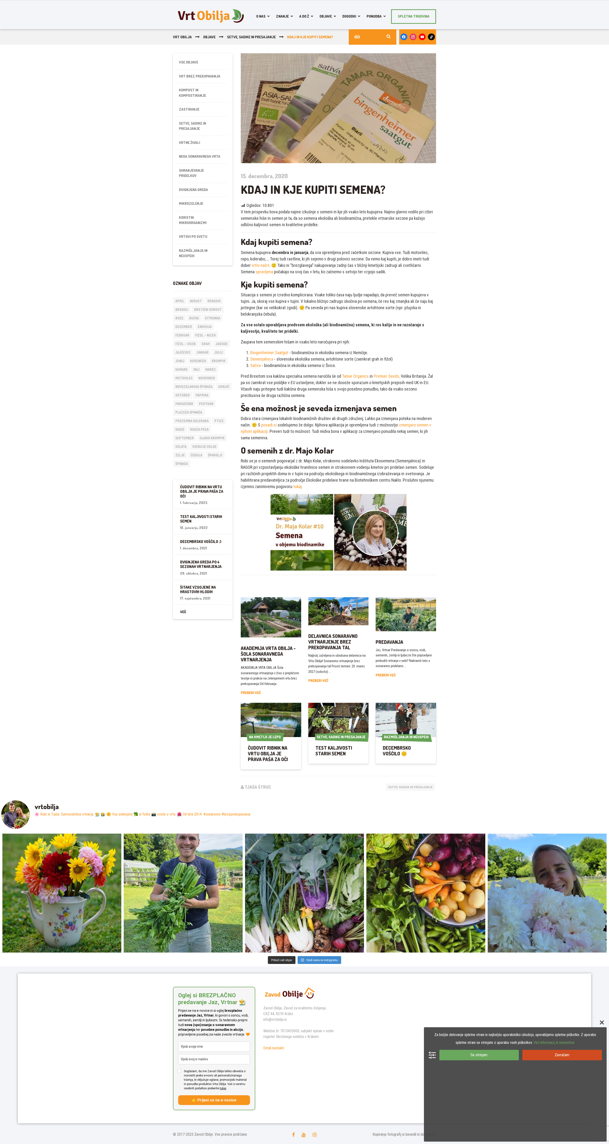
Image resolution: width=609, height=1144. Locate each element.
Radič (179, 429)
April (179, 301)
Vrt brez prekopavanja (199, 76)
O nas (260, 16)
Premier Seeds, (387, 376)
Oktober (182, 395)
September (184, 438)
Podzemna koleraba (192, 421)
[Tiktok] (431, 37)
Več (183, 612)
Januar (202, 352)
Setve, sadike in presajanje (410, 787)
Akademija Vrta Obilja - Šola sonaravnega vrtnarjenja (268, 654)
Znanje (282, 16)
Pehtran (206, 404)
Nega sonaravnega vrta (199, 156)
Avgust (196, 301)
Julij (218, 352)
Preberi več (251, 692)
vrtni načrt (260, 265)
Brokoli (181, 310)
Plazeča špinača (188, 412)
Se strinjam (479, 1055)
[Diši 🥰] (547, 893)
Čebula (196, 455)
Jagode (222, 344)
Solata (181, 447)
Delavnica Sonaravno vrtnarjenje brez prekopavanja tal (333, 641)
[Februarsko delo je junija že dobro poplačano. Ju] (425, 893)
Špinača (181, 464)
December (183, 327)
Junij (179, 361)
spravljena (264, 271)
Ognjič (223, 387)
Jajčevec (183, 352)
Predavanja (389, 642)
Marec (210, 369)
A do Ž (304, 16)
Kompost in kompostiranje (192, 93)
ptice (219, 421)
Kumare (181, 369)
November (206, 378)
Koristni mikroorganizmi (192, 220)
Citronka (212, 318)
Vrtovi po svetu (193, 236)
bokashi (214, 301)
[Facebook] (403, 37)
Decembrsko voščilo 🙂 (397, 751)
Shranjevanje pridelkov (191, 173)
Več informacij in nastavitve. (554, 1042)
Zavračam (562, 1055)
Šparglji (215, 455)
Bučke (194, 318)
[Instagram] (413, 37)
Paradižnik (184, 404)
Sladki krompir (212, 438)
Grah (205, 344)
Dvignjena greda (193, 189)
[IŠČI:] (372, 37)
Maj (196, 369)
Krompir (219, 361)
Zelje (180, 455)
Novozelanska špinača (193, 387)
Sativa (255, 365)
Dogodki (349, 16)
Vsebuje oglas (204, 447)
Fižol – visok (185, 344)
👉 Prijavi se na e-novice (214, 1100)
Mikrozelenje (191, 203)
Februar (182, 335)
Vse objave (188, 62)
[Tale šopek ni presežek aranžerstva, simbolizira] (61, 893)
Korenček (198, 361)
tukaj (297, 486)
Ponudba (374, 16)
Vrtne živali (189, 142)
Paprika (202, 395)
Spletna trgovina (413, 16)
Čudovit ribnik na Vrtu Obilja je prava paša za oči (268, 753)
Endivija (204, 327)
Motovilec (184, 378)
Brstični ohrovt (208, 310)
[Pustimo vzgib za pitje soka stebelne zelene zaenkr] (183, 893)
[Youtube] (422, 37)
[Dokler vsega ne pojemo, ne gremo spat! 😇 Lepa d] (304, 893)
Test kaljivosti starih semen (333, 751)
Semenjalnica (262, 359)
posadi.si (269, 424)
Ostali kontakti (273, 1048)
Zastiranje (189, 109)
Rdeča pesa (199, 429)
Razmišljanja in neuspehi (193, 253)
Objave (325, 16)
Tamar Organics (355, 376)
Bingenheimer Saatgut (269, 352)
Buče (179, 318)
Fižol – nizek (205, 335)
